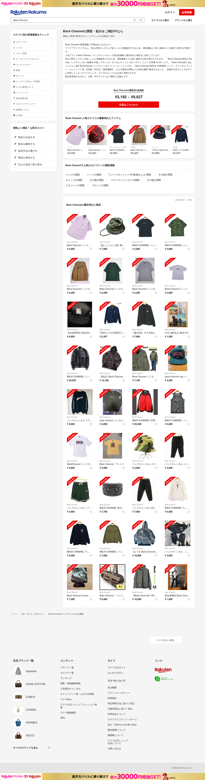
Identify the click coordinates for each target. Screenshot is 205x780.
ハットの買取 (94, 174)
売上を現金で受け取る (29, 164)
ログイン (170, 12)
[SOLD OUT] (76, 135)
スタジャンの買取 (75, 185)
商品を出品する (26, 137)
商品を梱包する (26, 143)
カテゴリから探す (160, 20)
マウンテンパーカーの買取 (125, 180)
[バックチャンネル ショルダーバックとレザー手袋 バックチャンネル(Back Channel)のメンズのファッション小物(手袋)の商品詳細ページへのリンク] (177, 533)
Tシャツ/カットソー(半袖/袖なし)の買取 (129, 174)
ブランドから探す (184, 20)
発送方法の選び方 (27, 150)
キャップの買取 (74, 180)
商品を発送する (26, 157)
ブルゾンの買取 (100, 185)
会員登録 (187, 12)
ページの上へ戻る (165, 640)
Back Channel (72, 242)
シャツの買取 (73, 174)
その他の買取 (165, 174)
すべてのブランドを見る (25, 747)
